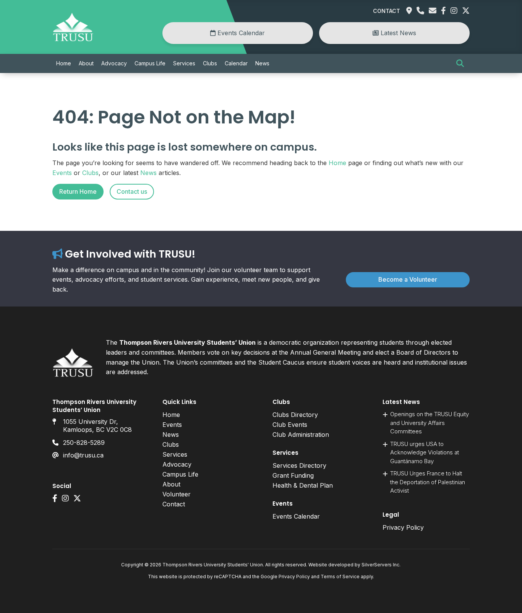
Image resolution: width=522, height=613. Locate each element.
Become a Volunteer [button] (407, 279)
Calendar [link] (236, 63)
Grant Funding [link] (293, 475)
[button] (460, 63)
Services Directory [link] (299, 465)
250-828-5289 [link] (84, 442)
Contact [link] (386, 11)
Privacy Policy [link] (403, 527)
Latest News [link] (397, 33)
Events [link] (62, 173)
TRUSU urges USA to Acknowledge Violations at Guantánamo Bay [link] (424, 452)
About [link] (86, 63)
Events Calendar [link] (240, 33)
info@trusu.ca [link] (83, 455)
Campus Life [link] (150, 63)
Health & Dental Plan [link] (302, 485)
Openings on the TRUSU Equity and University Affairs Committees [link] (429, 422)
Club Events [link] (289, 424)
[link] (73, 39)
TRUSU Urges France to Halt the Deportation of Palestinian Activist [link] (427, 482)
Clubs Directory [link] (295, 414)
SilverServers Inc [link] (380, 565)
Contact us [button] (132, 191)
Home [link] (63, 63)
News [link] (262, 63)
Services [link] (184, 63)
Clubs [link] (210, 63)
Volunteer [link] (176, 494)
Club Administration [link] (300, 434)
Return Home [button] (78, 191)
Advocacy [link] (114, 63)
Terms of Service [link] (340, 576)
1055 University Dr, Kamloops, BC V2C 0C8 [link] (97, 425)
